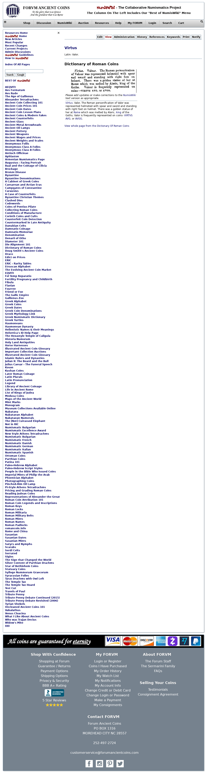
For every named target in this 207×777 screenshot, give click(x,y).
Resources (102, 23)
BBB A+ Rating (54, 685)
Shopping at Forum (54, 661)
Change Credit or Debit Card (108, 690)
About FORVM (157, 654)
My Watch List (108, 676)
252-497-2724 (104, 743)
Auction (83, 23)
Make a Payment (107, 700)
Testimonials (158, 689)
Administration (124, 37)
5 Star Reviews (54, 700)
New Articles (13, 39)
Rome (77, 112)
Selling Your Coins (158, 683)
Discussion (44, 23)
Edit (100, 37)
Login (152, 23)
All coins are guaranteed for (49, 641)
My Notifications (108, 681)
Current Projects (16, 48)
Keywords (173, 37)
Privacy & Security (54, 681)
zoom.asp (11, 61)
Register (114, 661)
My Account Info (108, 685)
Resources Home (16, 33)
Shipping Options (54, 676)
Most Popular (14, 42)
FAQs (158, 671)
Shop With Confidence (53, 654)
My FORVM (135, 23)
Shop (26, 23)
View (108, 37)
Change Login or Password (108, 695)
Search (167, 23)
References (157, 37)
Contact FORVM (103, 717)
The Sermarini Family (158, 666)
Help (118, 23)
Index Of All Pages (17, 64)
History (142, 37)
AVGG (78, 118)
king (118, 112)
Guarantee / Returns (54, 666)
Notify (196, 37)
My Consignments (108, 705)
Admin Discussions (18, 52)
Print (186, 37)
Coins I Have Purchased (108, 666)
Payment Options (54, 671)
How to (10, 58)
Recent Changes (16, 45)
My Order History (107, 671)
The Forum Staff (158, 661)
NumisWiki (64, 23)
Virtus (70, 48)
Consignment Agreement (158, 694)
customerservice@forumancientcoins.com (104, 753)
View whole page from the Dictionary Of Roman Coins (96, 126)
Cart (181, 23)
